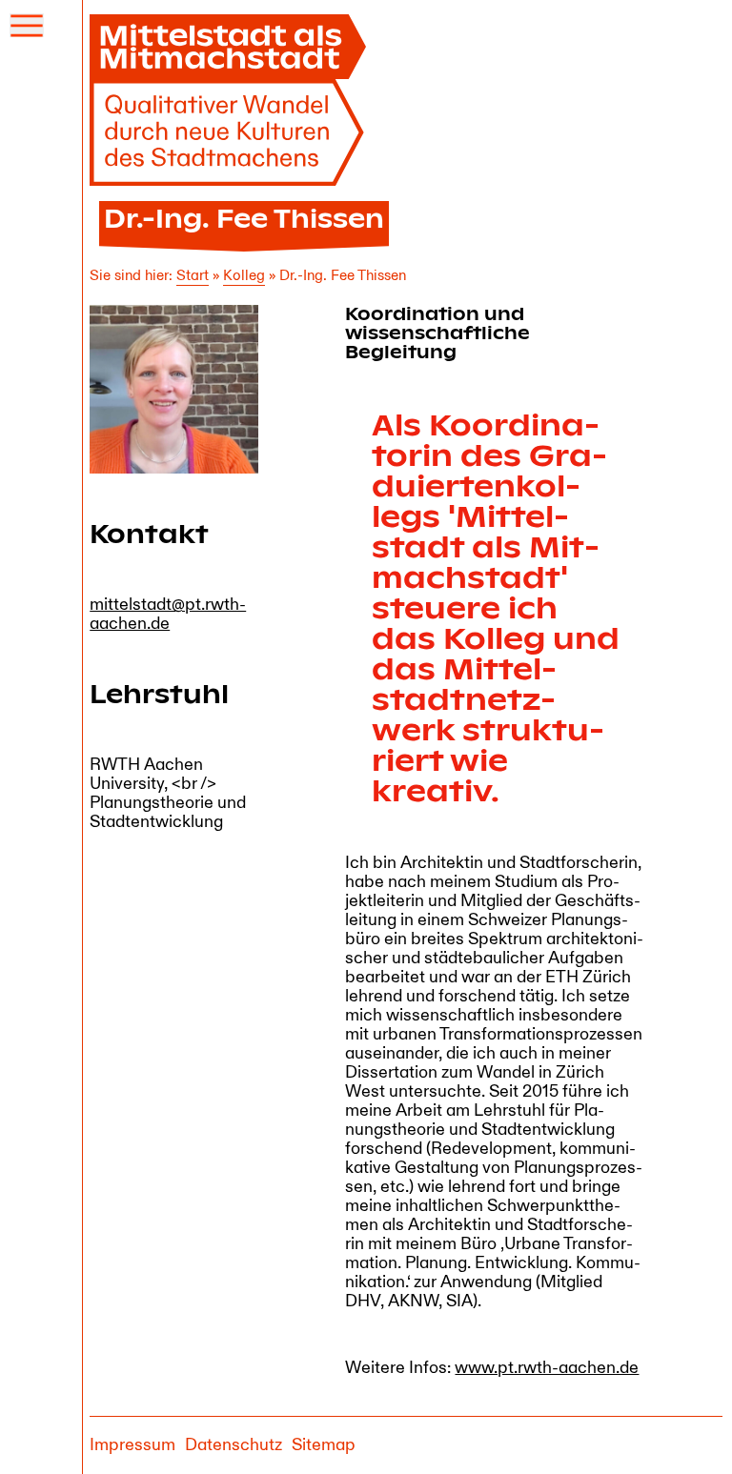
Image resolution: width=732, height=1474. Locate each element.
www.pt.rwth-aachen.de (547, 1368)
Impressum (132, 1445)
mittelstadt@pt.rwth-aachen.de (168, 614)
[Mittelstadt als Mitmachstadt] (233, 100)
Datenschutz (233, 1445)
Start (192, 276)
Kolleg (244, 276)
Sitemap (324, 1445)
